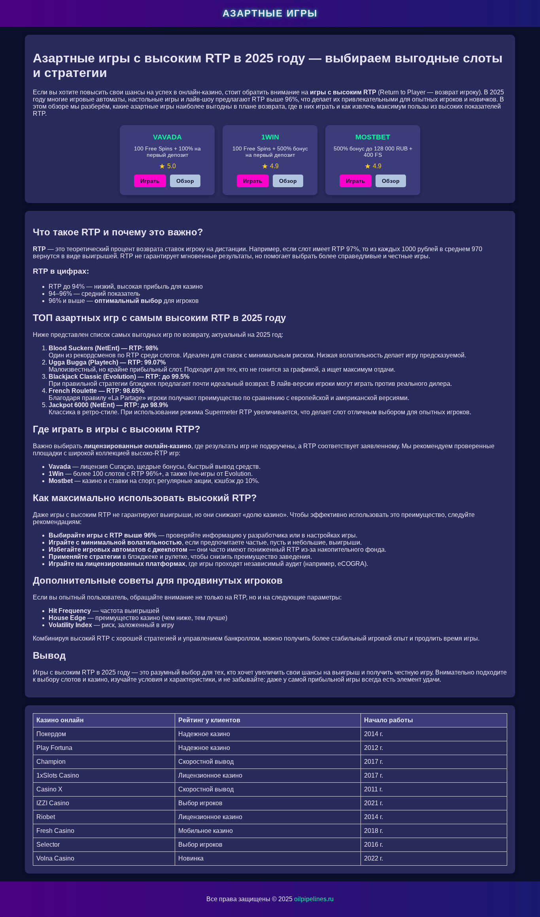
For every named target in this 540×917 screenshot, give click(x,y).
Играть (150, 181)
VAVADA (167, 137)
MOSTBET (372, 137)
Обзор (185, 181)
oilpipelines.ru (314, 899)
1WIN (270, 137)
